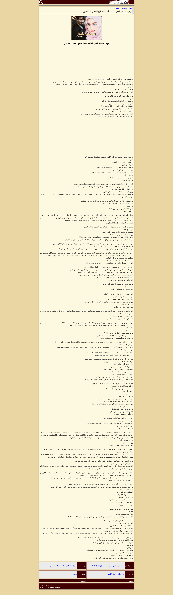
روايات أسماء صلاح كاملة (116, 574)
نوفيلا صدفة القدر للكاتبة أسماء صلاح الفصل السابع (107, 566)
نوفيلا (75, 574)
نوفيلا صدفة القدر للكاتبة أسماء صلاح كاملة (63, 566)
